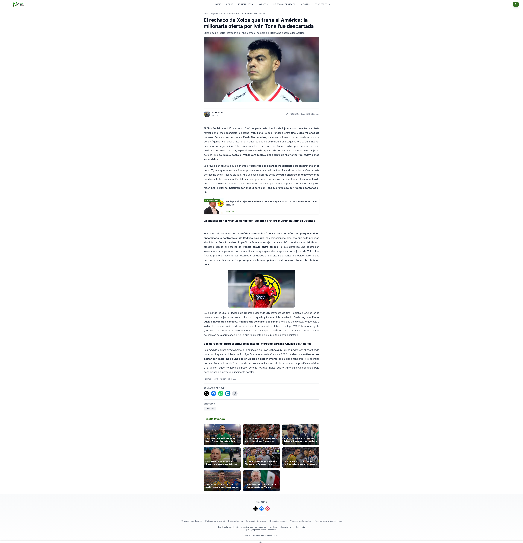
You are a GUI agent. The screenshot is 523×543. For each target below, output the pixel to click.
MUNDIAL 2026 (245, 4)
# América (209, 408)
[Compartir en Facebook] (213, 393)
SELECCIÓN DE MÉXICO (284, 4)
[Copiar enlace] (235, 393)
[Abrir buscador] (516, 4)
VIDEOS (229, 4)
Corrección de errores (256, 521)
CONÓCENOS (320, 4)
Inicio (206, 13)
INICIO (218, 4)
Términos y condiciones (191, 521)
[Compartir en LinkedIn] (227, 393)
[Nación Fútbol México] (18, 4)
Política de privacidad (215, 521)
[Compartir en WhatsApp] (220, 393)
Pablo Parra (217, 112)
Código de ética (235, 521)
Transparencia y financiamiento (328, 521)
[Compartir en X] (206, 393)
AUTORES (305, 4)
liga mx (214, 13)
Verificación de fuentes (300, 521)
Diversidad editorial (278, 521)
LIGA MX (262, 4)
